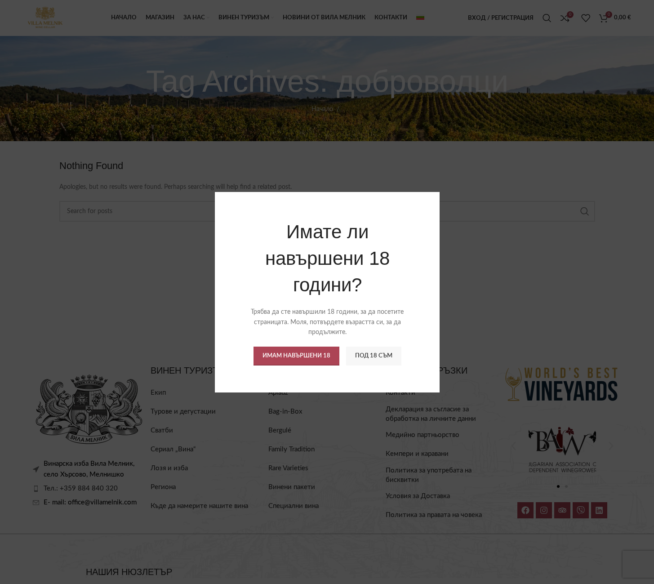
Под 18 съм (373, 355)
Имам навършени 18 (296, 355)
